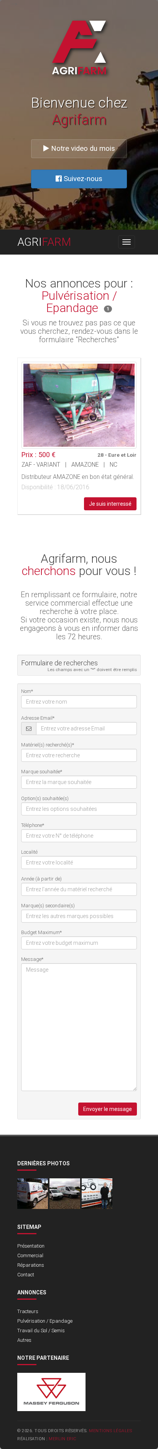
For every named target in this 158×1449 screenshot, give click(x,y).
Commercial (30, 1255)
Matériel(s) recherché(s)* (47, 745)
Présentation (30, 1246)
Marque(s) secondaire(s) (48, 905)
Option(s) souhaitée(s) (45, 798)
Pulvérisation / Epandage (44, 1321)
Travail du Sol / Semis (41, 1330)
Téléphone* (32, 825)
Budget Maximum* (41, 932)
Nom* (27, 691)
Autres (24, 1340)
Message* (32, 959)
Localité (29, 852)
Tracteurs (27, 1311)
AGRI (44, 241)
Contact (25, 1274)
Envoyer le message (107, 1109)
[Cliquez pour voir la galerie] (79, 405)
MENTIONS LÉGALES (110, 1430)
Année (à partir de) (41, 879)
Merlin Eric (63, 1438)
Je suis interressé (110, 504)
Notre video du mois (82, 148)
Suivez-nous (82, 179)
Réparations (30, 1265)
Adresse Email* (37, 718)
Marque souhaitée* (41, 771)
